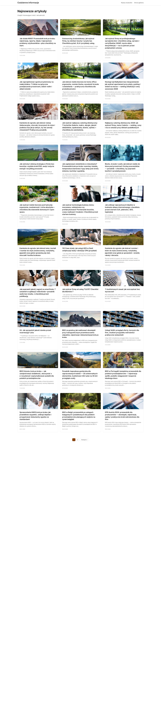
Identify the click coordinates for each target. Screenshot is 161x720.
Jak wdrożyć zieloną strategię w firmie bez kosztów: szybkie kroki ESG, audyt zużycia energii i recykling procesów (37, 166)
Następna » (84, 439)
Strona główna (139, 3)
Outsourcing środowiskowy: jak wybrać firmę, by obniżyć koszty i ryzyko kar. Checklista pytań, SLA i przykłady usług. (78, 41)
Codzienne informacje (28, 2)
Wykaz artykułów (126, 3)
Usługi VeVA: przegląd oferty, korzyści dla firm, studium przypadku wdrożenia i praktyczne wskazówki (122, 332)
